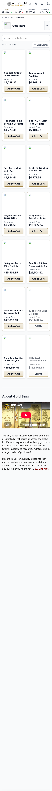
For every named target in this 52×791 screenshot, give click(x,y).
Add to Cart (13, 88)
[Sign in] (36, 4)
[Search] (30, 3)
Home (4, 18)
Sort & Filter (42, 45)
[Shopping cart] (42, 4)
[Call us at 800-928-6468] (48, 4)
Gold (11, 18)
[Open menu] (4, 4)
